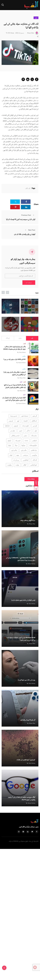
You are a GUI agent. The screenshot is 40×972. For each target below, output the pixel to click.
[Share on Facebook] (36, 79)
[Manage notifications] (35, 967)
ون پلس (25, 455)
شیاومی (34, 440)
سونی (25, 435)
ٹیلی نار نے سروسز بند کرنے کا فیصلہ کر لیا (20, 219)
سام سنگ (34, 435)
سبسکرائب (29, 282)
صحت (26, 440)
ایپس (24, 343)
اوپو (18, 421)
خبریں (36, 18)
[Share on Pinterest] (23, 79)
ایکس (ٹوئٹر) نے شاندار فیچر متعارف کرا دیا (23, 600)
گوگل (24, 465)
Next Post (31, 230)
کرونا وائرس (33, 465)
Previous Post (26, 215)
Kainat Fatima (22, 363)
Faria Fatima (22, 352)
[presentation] (7, 292)
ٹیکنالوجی (25, 460)
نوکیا (9, 445)
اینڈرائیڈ (7, 426)
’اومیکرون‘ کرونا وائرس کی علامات (26, 760)
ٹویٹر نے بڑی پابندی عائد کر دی (24, 234)
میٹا (16, 445)
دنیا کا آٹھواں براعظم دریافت (27, 520)
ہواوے (17, 465)
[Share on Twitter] (32, 79)
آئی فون (34, 416)
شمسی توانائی (15, 435)
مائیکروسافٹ (33, 445)
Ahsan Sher (23, 378)
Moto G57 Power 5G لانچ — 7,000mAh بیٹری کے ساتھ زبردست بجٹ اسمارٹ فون (20, 559)
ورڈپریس (34, 455)
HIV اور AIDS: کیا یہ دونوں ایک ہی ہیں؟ (15, 359)
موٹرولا (23, 445)
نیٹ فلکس (34, 450)
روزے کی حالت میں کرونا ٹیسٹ (26, 680)
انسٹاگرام (34, 421)
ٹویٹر (11, 455)
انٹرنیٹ (25, 421)
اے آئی (28, 431)
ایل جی (35, 426)
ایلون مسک (25, 426)
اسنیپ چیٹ (13, 416)
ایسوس (11, 421)
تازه (32, 338)
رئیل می (12, 431)
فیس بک (17, 440)
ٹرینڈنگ (8, 338)
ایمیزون (16, 426)
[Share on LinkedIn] (27, 79)
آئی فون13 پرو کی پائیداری (27, 720)
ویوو (18, 455)
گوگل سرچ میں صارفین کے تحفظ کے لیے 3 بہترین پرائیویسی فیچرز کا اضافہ (21, 798)
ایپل (36, 431)
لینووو (9, 440)
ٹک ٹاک (27, 188)
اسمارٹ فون (24, 416)
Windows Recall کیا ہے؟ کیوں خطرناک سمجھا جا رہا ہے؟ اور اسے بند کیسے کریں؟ (21, 638)
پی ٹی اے (16, 460)
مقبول (20, 338)
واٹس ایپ (23, 450)
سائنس (24, 356)
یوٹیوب (9, 465)
